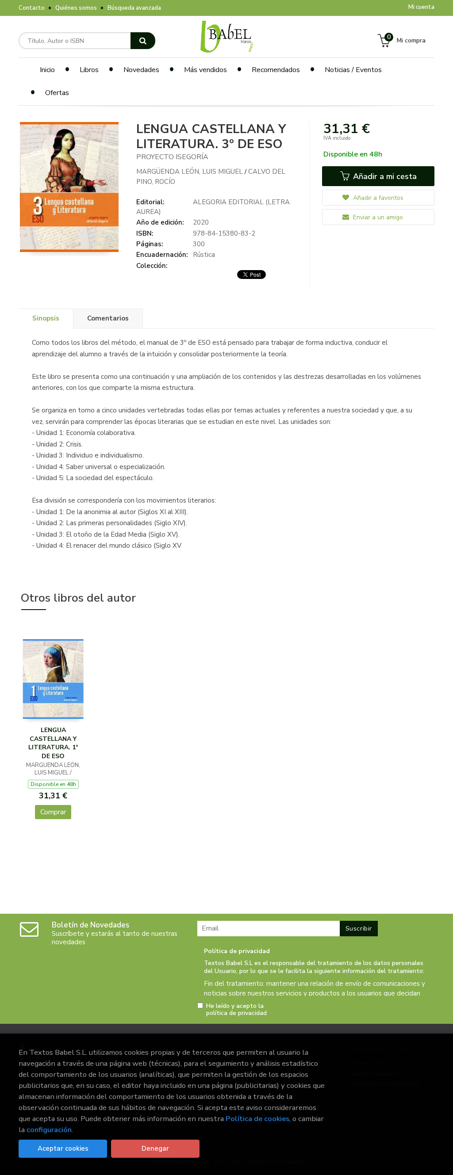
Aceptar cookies (63, 1148)
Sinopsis (45, 318)
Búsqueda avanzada (134, 8)
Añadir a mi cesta (384, 176)
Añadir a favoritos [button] (377, 198)
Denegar (155, 1148)
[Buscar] (143, 40)
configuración (49, 1130)
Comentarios (108, 318)
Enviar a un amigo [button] (377, 217)
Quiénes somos (76, 8)
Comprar (53, 812)
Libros (89, 70)
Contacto (32, 8)
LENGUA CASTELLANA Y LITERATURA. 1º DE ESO (53, 743)
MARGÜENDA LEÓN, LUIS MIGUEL (190, 171)
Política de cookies (257, 1119)
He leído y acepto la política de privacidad (236, 1010)
